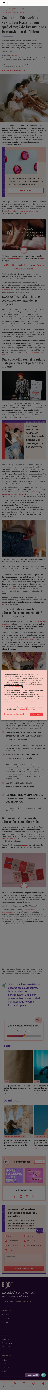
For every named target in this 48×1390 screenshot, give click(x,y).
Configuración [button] (10, 714)
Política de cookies (27, 709)
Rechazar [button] (20, 714)
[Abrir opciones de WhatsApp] (43, 1375)
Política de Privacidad (13, 687)
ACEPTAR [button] (36, 714)
